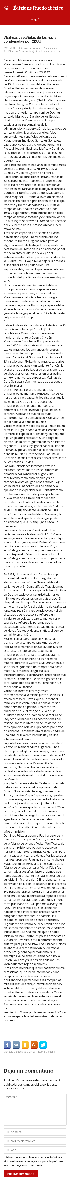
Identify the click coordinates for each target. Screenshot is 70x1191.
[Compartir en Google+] (34, 1045)
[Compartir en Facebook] (7, 1045)
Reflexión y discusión (29, 48)
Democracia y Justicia (29, 51)
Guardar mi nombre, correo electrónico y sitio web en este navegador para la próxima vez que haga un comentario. (33, 1161)
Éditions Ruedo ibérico (38, 7)
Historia (45, 51)
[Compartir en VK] (16, 1045)
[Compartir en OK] (25, 1045)
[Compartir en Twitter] (43, 1045)
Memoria (55, 51)
